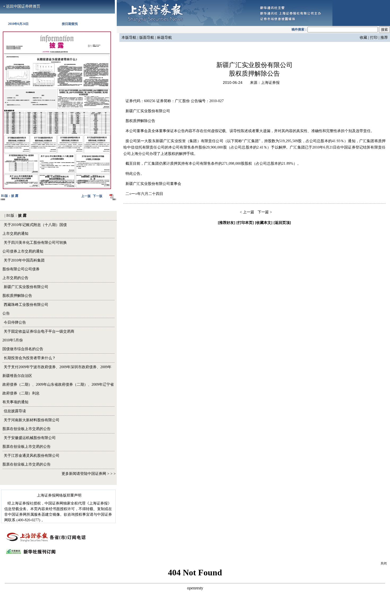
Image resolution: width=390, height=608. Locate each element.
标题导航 (164, 38)
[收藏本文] (263, 223)
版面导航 (147, 38)
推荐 (384, 38)
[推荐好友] (226, 223)
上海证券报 (270, 82)
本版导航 (129, 38)
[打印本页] (245, 223)
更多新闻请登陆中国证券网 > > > (89, 474)
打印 (374, 38)
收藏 (363, 38)
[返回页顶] (282, 223)
